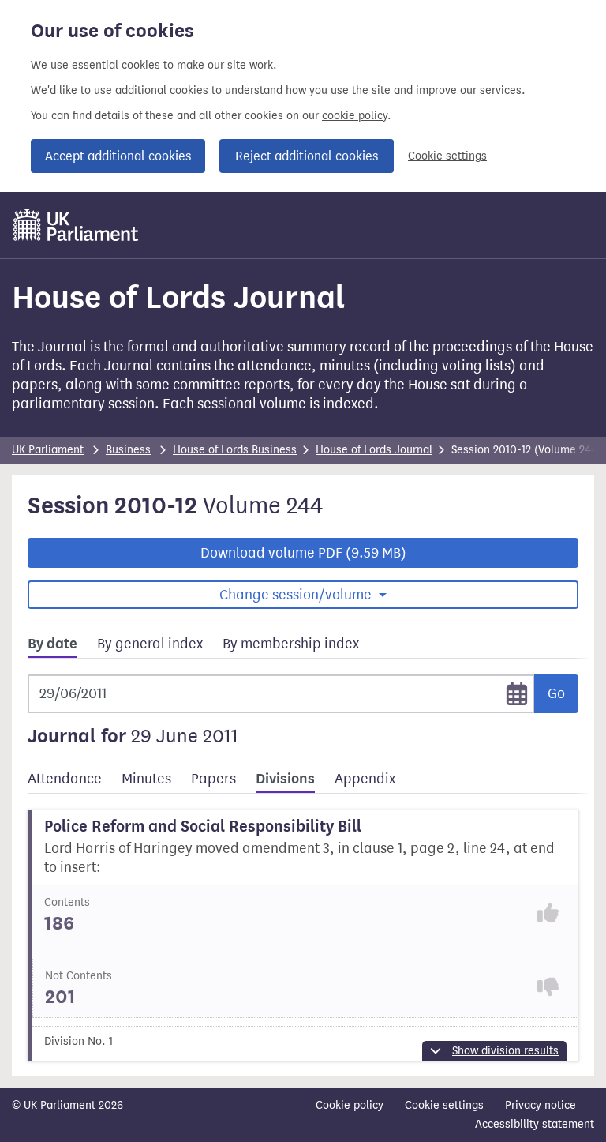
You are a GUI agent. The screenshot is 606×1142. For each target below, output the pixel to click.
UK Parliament (48, 449)
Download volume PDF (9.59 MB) (303, 553)
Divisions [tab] (285, 778)
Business (128, 449)
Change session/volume (297, 594)
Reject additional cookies (306, 155)
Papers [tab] (213, 778)
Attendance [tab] (65, 778)
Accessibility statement (534, 1124)
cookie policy (354, 115)
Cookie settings (447, 156)
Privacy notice (540, 1105)
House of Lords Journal (374, 449)
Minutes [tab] (146, 778)
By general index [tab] (150, 643)
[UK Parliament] (76, 225)
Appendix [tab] (365, 778)
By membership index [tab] (291, 643)
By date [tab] (52, 643)
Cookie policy (349, 1105)
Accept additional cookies (118, 155)
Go (556, 693)
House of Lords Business (235, 449)
